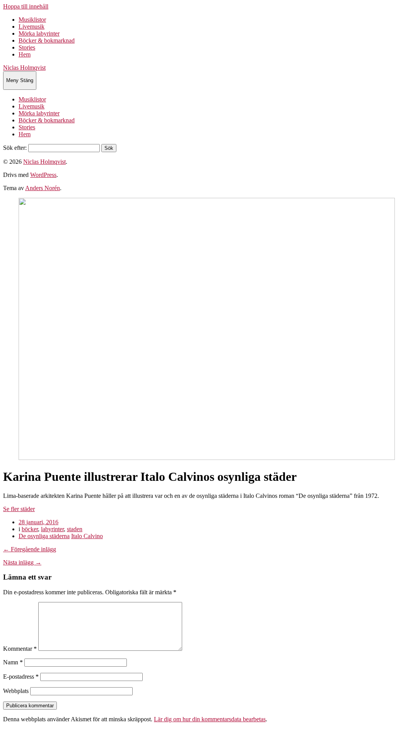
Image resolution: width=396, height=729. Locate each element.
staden (74, 529)
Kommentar (20, 648)
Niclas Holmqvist (24, 67)
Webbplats (16, 691)
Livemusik (31, 26)
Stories (27, 47)
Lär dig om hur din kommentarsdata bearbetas (210, 719)
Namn (13, 662)
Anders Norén (42, 188)
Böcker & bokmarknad (47, 40)
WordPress (43, 175)
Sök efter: (15, 147)
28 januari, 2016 (38, 522)
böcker (30, 529)
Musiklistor (32, 19)
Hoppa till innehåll (25, 6)
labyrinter (52, 529)
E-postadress (21, 676)
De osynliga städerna (44, 536)
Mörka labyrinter (39, 33)
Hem (25, 54)
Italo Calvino (87, 536)
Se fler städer (19, 509)
